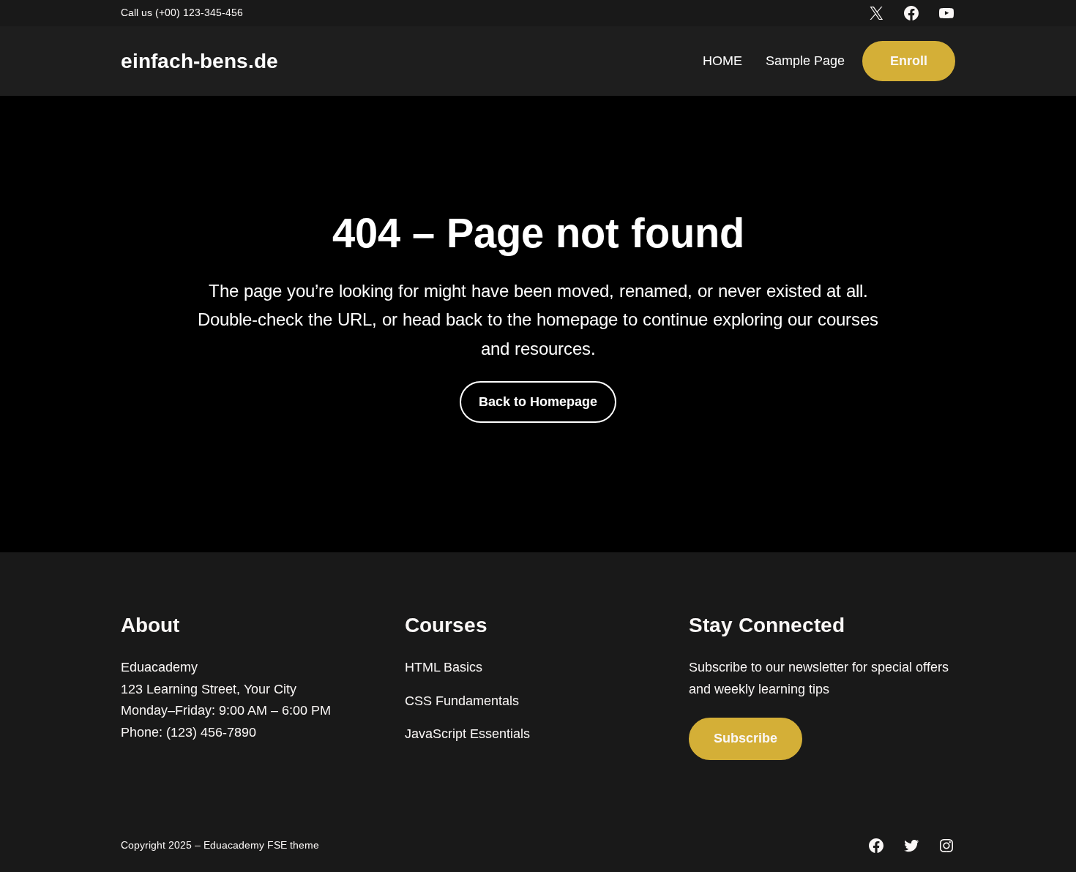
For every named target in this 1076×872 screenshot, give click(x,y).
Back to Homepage (538, 401)
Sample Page (805, 60)
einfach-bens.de (199, 61)
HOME (722, 60)
